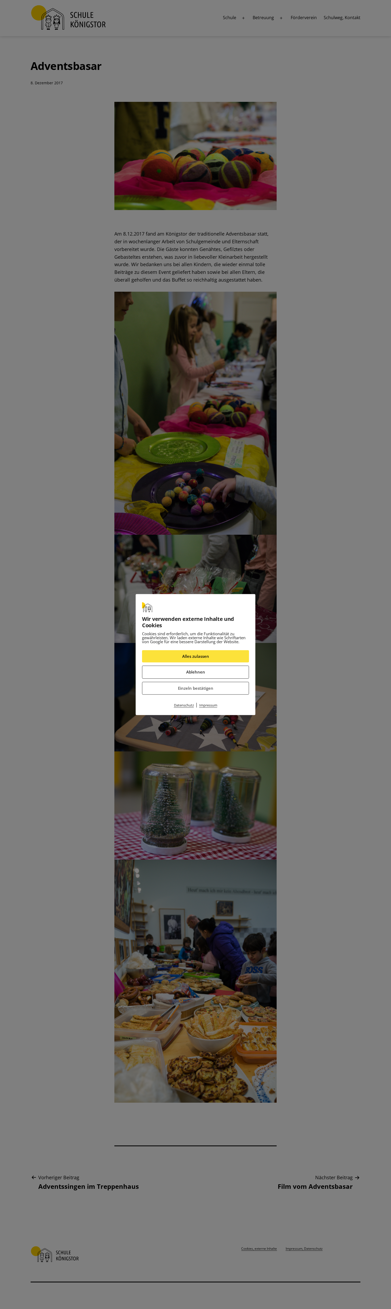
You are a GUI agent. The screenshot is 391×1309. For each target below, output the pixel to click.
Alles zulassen (195, 656)
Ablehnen (195, 672)
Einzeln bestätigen (195, 688)
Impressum (208, 705)
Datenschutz (184, 705)
